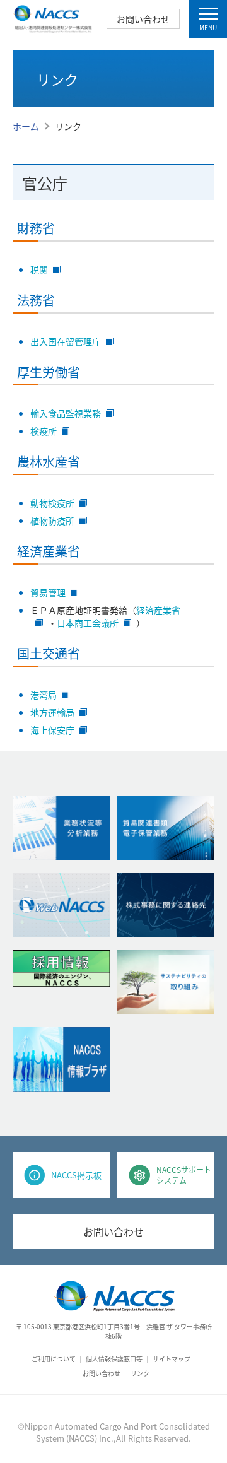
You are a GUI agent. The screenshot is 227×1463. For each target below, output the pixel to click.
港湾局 (43, 694)
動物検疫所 (52, 502)
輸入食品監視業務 (65, 413)
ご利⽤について (54, 1358)
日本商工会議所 (88, 622)
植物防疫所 (52, 520)
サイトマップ (171, 1358)
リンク (140, 1373)
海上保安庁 (52, 730)
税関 (39, 269)
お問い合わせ (143, 19)
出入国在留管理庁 (65, 341)
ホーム (26, 126)
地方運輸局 (52, 712)
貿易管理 (48, 592)
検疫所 (43, 431)
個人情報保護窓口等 (114, 1358)
